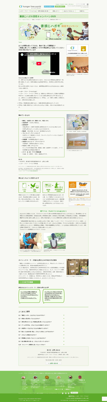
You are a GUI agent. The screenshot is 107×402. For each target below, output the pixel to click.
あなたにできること (69, 11)
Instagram (57, 4)
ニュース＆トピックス (48, 389)
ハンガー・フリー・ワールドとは (27, 11)
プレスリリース (82, 382)
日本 (44, 387)
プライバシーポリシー (28, 393)
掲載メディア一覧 (59, 389)
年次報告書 (24, 384)
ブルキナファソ (46, 384)
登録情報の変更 (71, 387)
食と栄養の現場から (35, 387)
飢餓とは (33, 383)
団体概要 (24, 383)
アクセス (24, 386)
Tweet (20, 42)
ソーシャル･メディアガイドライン (50, 393)
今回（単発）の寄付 (72, 384)
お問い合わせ (71, 4)
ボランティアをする (59, 384)
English (66, 4)
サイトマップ (21, 393)
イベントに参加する (59, 383)
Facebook (62, 4)
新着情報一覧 (82, 380)
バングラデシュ (46, 381)
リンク (59, 393)
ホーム (20, 19)
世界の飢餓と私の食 (43, 11)
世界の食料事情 (34, 381)
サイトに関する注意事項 (38, 393)
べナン (44, 383)
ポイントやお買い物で (60, 386)
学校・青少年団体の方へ (49, 6)
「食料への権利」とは (35, 384)
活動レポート (56, 11)
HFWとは (24, 380)
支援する (82, 11)
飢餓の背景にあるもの (35, 386)
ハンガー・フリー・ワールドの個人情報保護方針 (28, 170)
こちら (51, 166)
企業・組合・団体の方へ (60, 6)
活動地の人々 (68, 389)
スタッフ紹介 (25, 387)
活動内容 (24, 381)
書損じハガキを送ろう (60, 381)
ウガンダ (45, 386)
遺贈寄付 (70, 386)
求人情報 (24, 389)
